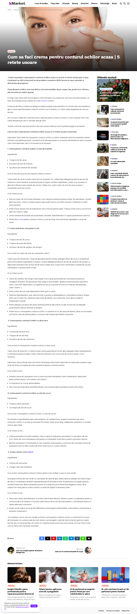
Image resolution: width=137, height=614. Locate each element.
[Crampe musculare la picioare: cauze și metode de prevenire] (103, 199)
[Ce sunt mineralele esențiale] (103, 161)
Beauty (16, 10)
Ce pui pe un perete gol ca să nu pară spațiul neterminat (119, 124)
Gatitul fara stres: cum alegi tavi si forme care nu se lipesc (119, 214)
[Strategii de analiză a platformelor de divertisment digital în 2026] (103, 135)
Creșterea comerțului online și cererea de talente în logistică (118, 150)
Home (9, 10)
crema (21, 219)
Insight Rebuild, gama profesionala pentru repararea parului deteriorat (20, 591)
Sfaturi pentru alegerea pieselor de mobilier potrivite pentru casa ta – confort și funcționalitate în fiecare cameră (120, 188)
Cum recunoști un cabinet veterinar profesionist (117, 111)
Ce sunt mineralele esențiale (117, 162)
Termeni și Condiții (113, 611)
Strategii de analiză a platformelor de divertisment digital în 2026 (119, 137)
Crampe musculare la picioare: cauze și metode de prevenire (118, 201)
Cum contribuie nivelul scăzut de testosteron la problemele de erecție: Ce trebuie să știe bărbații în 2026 (119, 175)
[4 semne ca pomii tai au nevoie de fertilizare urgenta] (113, 90)
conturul (44, 101)
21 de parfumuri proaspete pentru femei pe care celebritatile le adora (82, 591)
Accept (34, 606)
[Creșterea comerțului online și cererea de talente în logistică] (103, 148)
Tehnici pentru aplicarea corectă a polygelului (50, 590)
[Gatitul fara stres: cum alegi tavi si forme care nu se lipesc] (103, 212)
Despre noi (126, 611)
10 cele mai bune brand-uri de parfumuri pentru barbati (115, 590)
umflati (30, 452)
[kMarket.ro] (17, 3)
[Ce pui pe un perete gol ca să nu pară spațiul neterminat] (103, 122)
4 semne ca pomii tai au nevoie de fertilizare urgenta (112, 95)
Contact (101, 611)
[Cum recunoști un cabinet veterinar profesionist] (103, 110)
